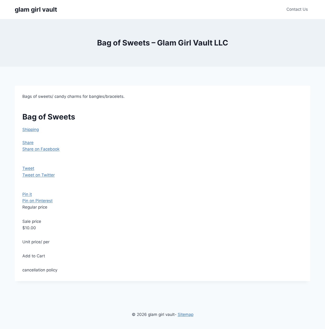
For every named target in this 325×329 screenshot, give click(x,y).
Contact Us (297, 9)
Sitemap (185, 314)
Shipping (30, 129)
